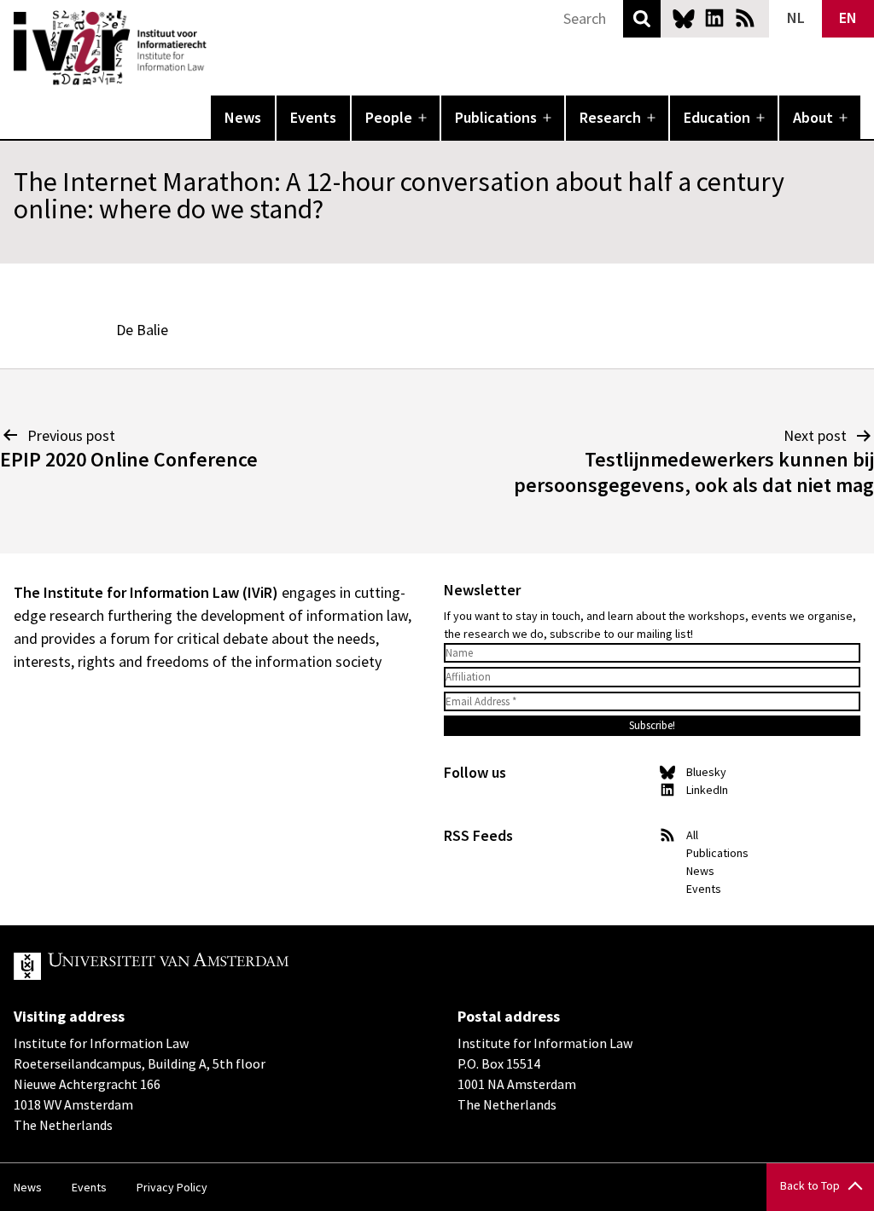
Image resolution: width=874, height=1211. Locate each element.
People (388, 117)
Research (610, 117)
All (692, 835)
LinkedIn (714, 18)
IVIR (218, 47)
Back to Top (810, 1185)
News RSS (745, 18)
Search (642, 19)
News (242, 117)
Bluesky (684, 18)
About (813, 117)
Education (717, 117)
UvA (212, 966)
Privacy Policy (172, 1187)
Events (313, 117)
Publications (496, 117)
